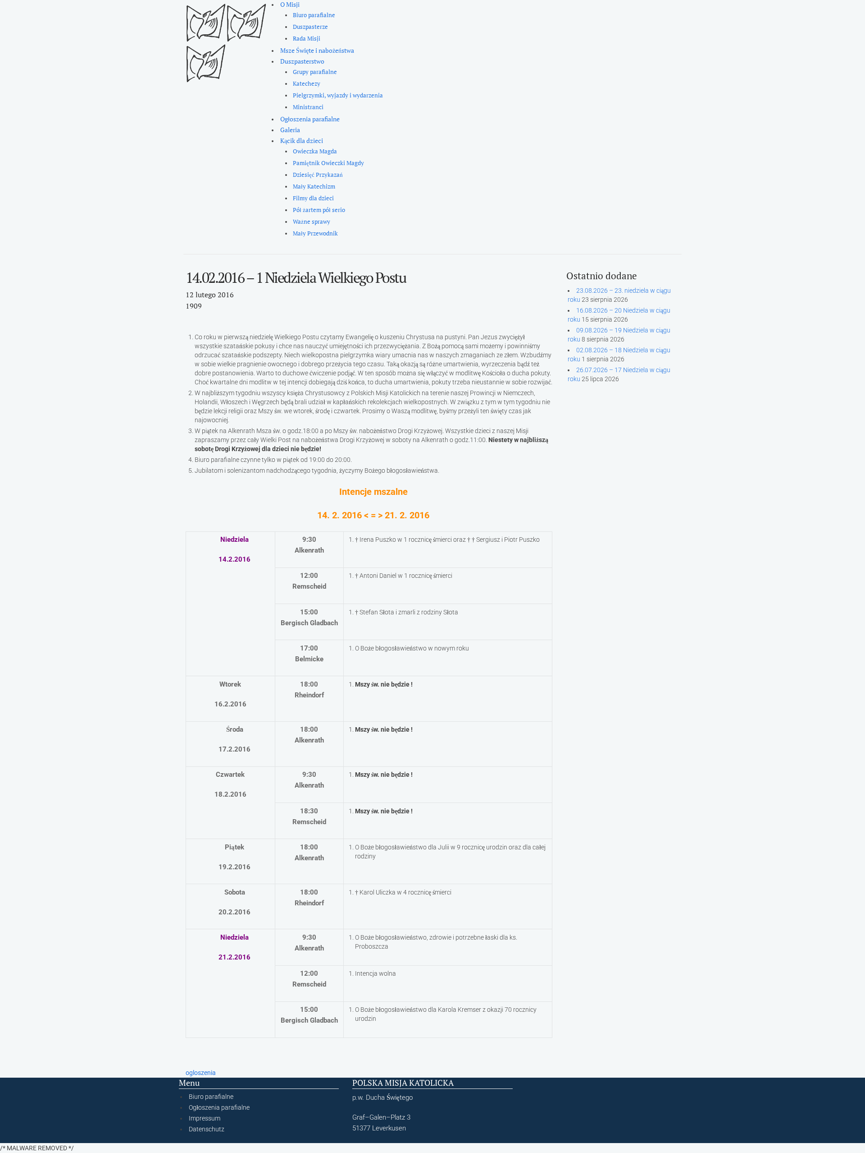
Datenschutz (206, 1129)
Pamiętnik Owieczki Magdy (328, 163)
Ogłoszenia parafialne (310, 119)
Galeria (290, 129)
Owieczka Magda (315, 151)
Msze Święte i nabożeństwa (317, 50)
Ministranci (308, 107)
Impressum (204, 1118)
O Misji (290, 4)
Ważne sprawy (311, 222)
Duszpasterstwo (302, 61)
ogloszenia (201, 1072)
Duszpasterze (310, 27)
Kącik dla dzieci (301, 140)
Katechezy (306, 84)
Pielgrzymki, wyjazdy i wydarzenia (338, 95)
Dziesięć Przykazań (318, 175)
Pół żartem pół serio (319, 210)
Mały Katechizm (314, 186)
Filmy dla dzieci (313, 198)
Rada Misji (306, 38)
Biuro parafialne (314, 15)
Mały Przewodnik (315, 233)
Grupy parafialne (315, 72)
